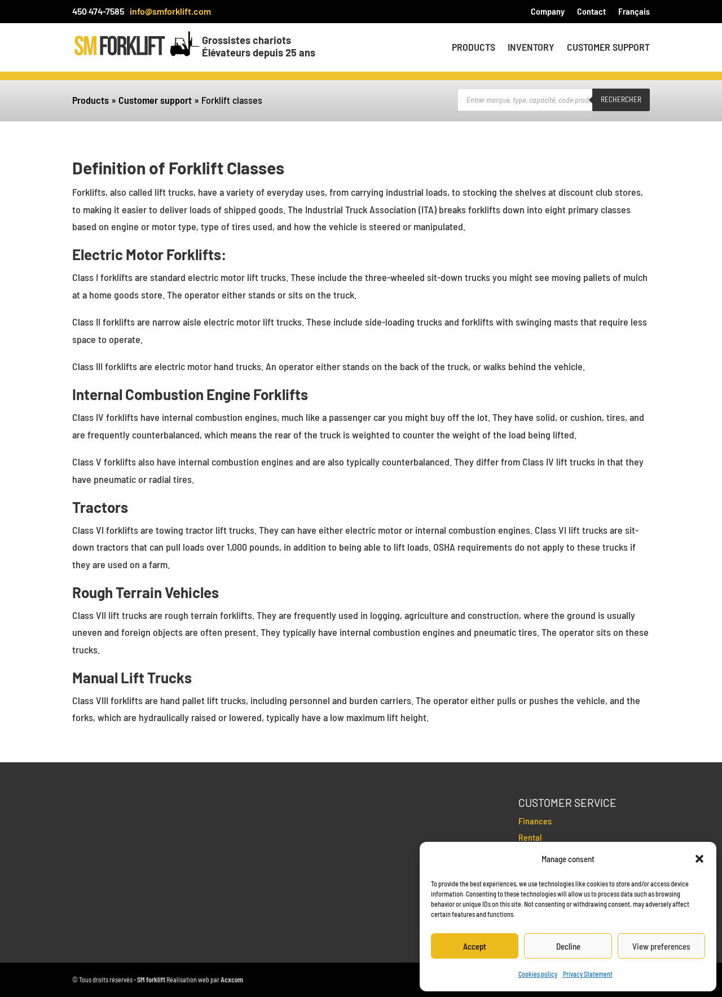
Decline (568, 946)
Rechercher (621, 99)
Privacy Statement (588, 974)
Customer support (155, 100)
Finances (535, 820)
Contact (591, 11)
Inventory (531, 48)
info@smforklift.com (170, 11)
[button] (699, 858)
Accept (474, 946)
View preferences (661, 946)
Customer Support (608, 48)
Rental (530, 837)
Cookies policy (537, 974)
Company (548, 11)
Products (473, 48)
